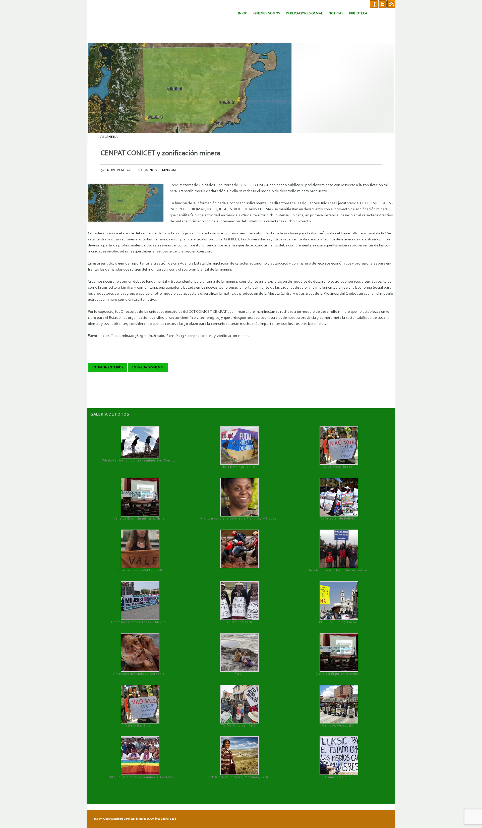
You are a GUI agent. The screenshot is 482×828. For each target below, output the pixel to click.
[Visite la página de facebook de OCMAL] (374, 4)
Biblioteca (358, 13)
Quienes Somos (266, 13)
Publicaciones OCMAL (304, 13)
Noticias (336, 13)
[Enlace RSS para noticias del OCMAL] (391, 4)
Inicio (243, 13)
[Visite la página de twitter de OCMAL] (383, 4)
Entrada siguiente (148, 367)
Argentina (108, 137)
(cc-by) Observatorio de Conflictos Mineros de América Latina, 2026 (135, 818)
